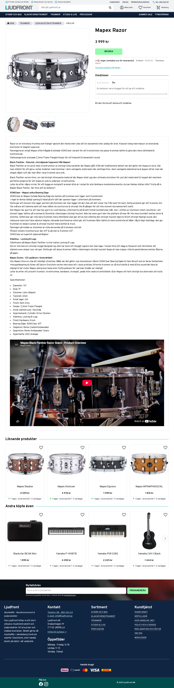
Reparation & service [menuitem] (140, 2)
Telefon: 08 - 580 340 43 (60, 612)
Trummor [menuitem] (55, 14)
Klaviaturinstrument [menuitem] (36, 14)
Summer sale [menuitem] (145, 14)
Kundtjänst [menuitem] (115, 2)
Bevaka (109, 51)
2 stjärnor (100, 83)
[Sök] (110, 8)
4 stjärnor (105, 83)
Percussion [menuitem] (86, 14)
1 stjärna (98, 83)
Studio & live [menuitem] (70, 14)
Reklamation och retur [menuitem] (148, 629)
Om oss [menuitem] (125, 2)
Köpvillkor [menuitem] (141, 616)
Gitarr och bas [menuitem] (13, 14)
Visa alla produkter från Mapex (107, 68)
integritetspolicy (70, 595)
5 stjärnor (107, 83)
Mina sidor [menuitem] (140, 638)
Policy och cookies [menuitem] (145, 625)
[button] (144, 7)
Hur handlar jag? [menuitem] (144, 621)
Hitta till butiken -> (57, 632)
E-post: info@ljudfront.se (60, 616)
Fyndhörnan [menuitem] (162, 14)
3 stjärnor (103, 83)
